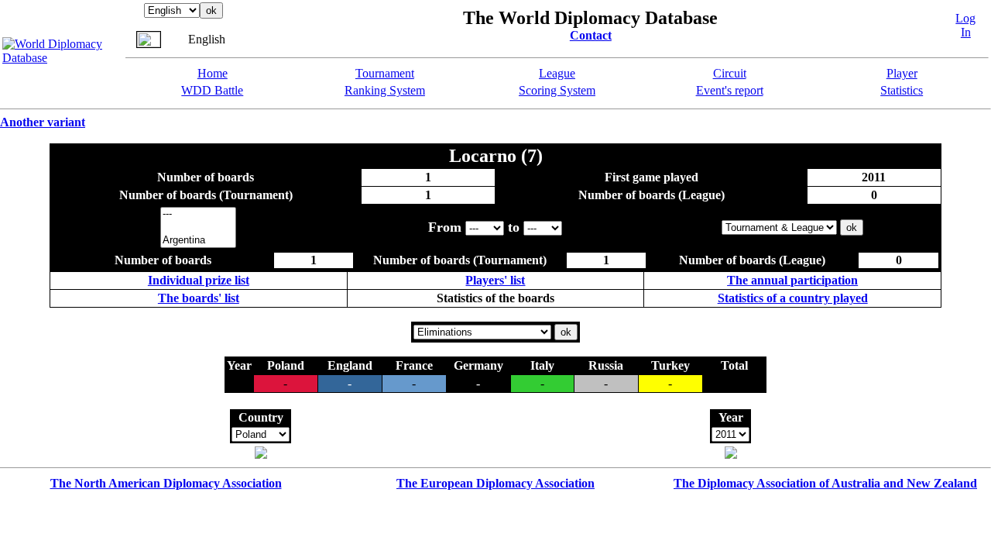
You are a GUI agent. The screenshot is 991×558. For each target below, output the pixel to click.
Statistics (901, 90)
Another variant (42, 122)
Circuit (729, 73)
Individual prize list (198, 280)
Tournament (384, 73)
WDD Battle (212, 90)
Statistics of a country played (793, 298)
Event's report (729, 90)
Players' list (495, 280)
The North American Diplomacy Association (166, 483)
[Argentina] (198, 240)
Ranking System (385, 90)
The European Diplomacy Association (495, 483)
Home (212, 73)
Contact (591, 35)
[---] (198, 214)
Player (901, 73)
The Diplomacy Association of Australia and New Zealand (825, 483)
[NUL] (198, 227)
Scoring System (557, 90)
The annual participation (792, 280)
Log (965, 18)
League (557, 73)
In (966, 32)
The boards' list (198, 298)
